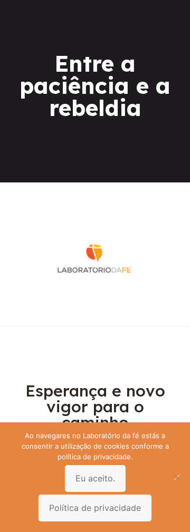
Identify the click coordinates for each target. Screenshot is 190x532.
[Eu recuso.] (177, 477)
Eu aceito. (95, 478)
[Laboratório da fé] (95, 310)
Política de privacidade (95, 507)
